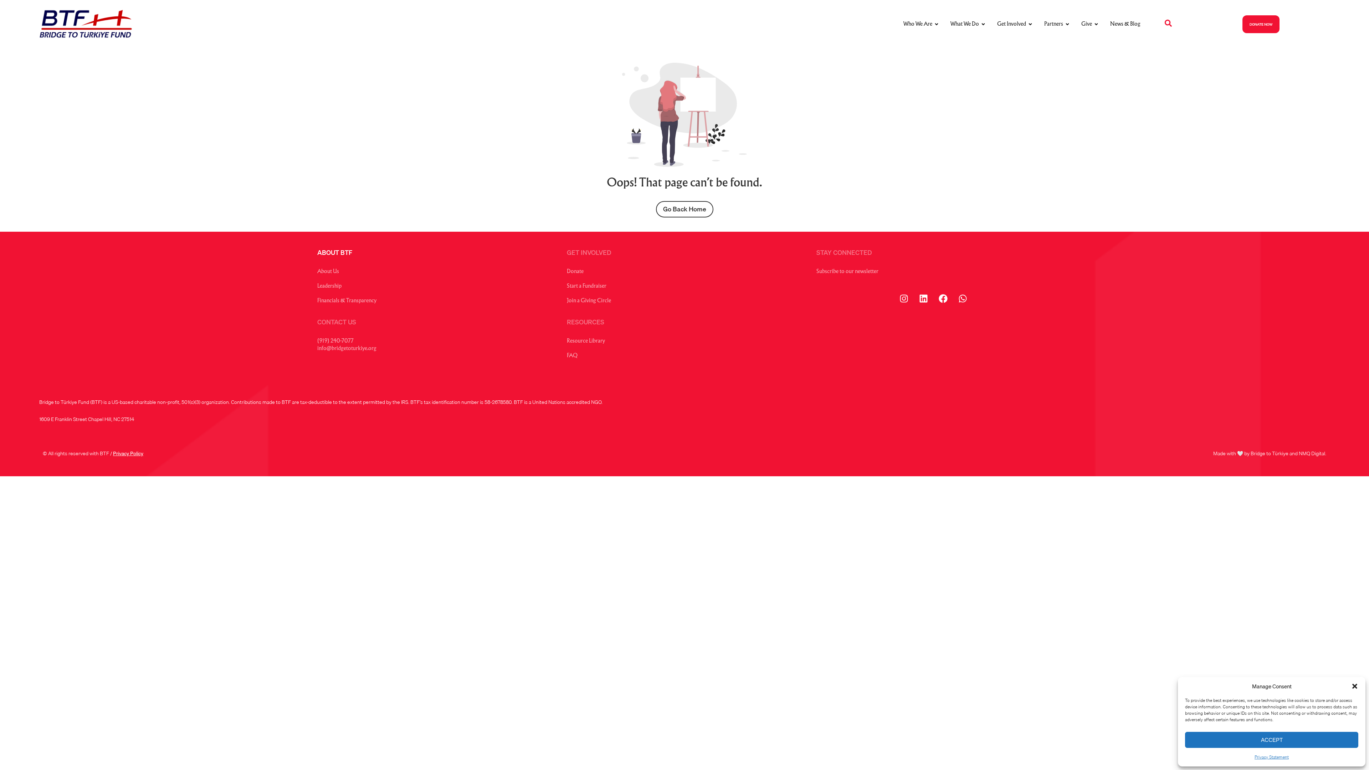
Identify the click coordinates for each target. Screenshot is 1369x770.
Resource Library (586, 341)
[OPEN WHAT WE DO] (983, 24)
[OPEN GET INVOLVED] (1030, 24)
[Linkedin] (923, 299)
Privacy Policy (128, 453)
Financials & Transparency (346, 301)
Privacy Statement (1272, 757)
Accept (1272, 740)
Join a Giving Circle (589, 301)
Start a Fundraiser (586, 286)
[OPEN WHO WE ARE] (936, 24)
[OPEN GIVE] (1096, 24)
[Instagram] (904, 299)
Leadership (329, 286)
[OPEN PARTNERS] (1067, 24)
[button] (1354, 686)
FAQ (572, 356)
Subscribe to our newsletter (847, 271)
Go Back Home (684, 209)
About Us (328, 271)
